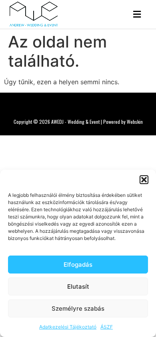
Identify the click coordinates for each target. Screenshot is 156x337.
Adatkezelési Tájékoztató (67, 327)
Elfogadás (78, 264)
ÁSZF (106, 327)
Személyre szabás (78, 308)
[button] (144, 180)
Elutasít (78, 286)
